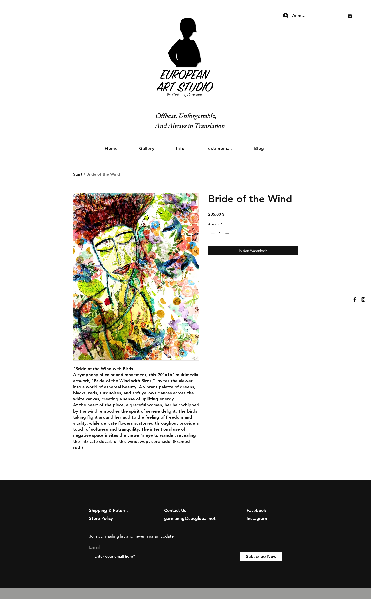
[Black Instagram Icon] (363, 299)
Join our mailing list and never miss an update (131, 536)
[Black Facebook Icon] (354, 299)
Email (94, 547)
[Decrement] (212, 233)
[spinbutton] (219, 233)
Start (77, 174)
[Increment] (227, 233)
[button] (350, 15)
